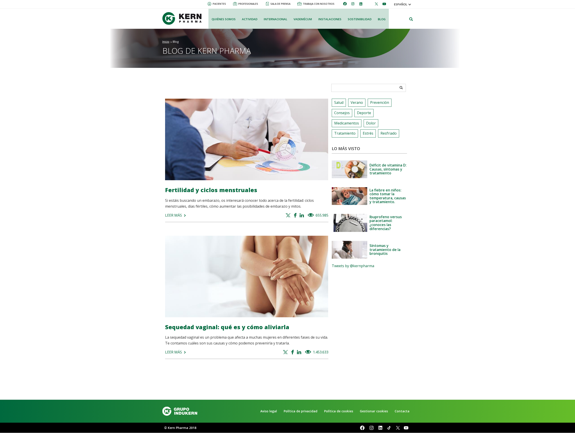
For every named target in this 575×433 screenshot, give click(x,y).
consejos (342, 112)
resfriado (388, 133)
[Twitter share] (289, 215)
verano (357, 102)
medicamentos (346, 123)
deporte (364, 112)
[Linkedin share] (302, 215)
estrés (368, 133)
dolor (371, 123)
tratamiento (345, 133)
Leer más (173, 215)
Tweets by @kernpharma (353, 265)
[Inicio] (183, 18)
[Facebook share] (296, 215)
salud (338, 102)
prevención (379, 102)
